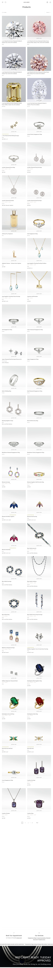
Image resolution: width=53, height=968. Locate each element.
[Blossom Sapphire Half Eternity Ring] (39, 469)
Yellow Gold (30, 647)
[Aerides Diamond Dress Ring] (14, 154)
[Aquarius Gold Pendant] (39, 283)
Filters (4, 12)
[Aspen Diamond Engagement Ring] (39, 316)
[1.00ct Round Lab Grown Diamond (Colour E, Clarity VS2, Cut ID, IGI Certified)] (14, 28)
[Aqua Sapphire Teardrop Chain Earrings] (14, 283)
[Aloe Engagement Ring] (39, 220)
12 (32, 822)
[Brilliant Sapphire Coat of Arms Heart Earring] (39, 634)
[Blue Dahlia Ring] (14, 601)
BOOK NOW (19, 938)
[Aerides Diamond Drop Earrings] (39, 154)
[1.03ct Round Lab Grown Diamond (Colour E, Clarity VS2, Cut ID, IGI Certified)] (14, 59)
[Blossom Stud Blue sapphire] (14, 502)
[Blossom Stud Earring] (39, 502)
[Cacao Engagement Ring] (14, 767)
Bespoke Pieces (41, 939)
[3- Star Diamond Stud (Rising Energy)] (14, 121)
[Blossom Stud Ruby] (14, 535)
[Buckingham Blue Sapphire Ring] (39, 668)
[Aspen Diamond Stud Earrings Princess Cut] (14, 346)
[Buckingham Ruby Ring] (39, 701)
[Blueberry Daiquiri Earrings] (14, 634)
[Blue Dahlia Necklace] (39, 568)
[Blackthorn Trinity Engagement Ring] (39, 439)
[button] (5, 2)
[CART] (50, 2)
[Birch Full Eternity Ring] (39, 407)
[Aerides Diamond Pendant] (14, 187)
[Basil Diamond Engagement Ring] (39, 378)
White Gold (38, 647)
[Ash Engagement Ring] (14, 316)
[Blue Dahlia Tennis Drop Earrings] (39, 601)
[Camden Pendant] (14, 800)
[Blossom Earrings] (14, 469)
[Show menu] (2, 2)
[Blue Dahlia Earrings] (14, 568)
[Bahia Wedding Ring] (14, 378)
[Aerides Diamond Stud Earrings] (39, 187)
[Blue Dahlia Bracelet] (39, 535)
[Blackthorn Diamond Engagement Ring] (14, 439)
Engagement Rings (32, 938)
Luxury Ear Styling (41, 938)
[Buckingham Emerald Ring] (14, 701)
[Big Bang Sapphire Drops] (14, 407)
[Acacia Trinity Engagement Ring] (39, 121)
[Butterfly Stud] (39, 734)
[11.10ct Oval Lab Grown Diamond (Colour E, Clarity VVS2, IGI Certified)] (39, 90)
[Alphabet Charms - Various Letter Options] (14, 250)
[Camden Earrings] (39, 767)
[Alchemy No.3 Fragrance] (14, 220)
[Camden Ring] (39, 800)
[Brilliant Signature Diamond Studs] (14, 668)
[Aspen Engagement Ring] (39, 346)
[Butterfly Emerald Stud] (14, 734)
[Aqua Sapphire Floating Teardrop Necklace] (39, 250)
